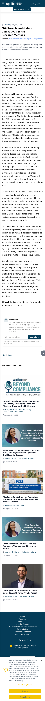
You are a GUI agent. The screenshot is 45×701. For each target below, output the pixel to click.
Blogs (10, 355)
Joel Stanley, (27, 410)
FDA (4, 355)
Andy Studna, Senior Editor (13, 412)
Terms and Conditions (22, 632)
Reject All (25, 691)
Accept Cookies (25, 697)
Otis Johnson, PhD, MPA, (13, 410)
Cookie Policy (18, 681)
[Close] (41, 660)
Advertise (22, 619)
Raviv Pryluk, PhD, (11, 596)
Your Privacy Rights (22, 634)
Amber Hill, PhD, (11, 458)
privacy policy (8, 343)
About (22, 616)
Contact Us (22, 621)
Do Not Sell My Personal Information (22, 626)
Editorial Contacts (22, 624)
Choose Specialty (20, 9)
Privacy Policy (22, 629)
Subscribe (33, 337)
